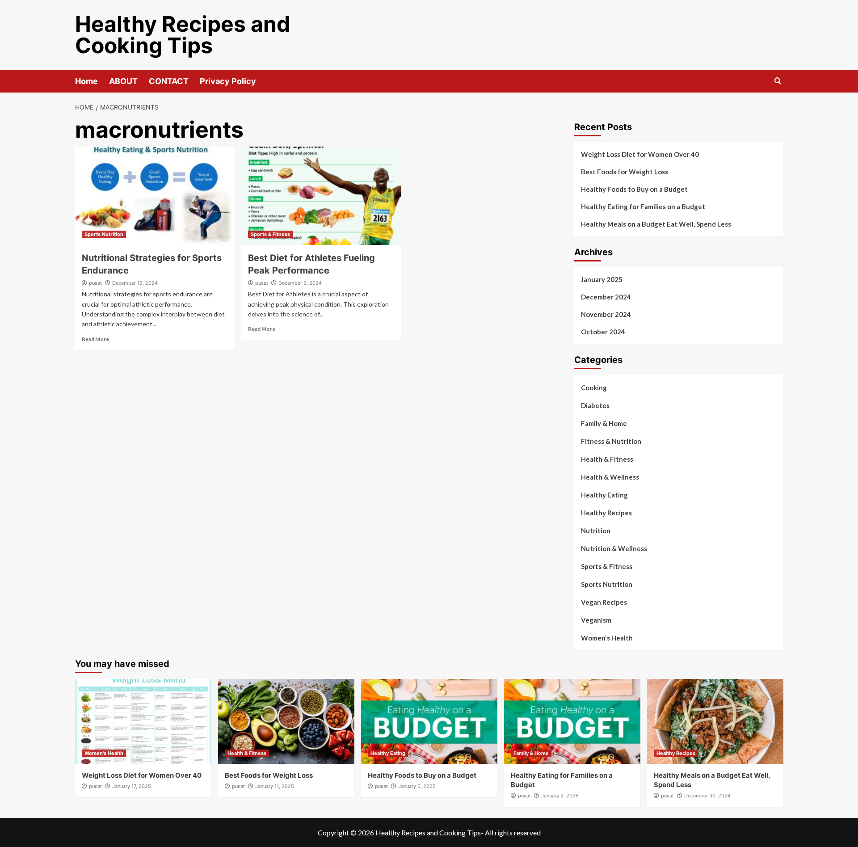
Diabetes (595, 405)
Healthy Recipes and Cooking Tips (182, 35)
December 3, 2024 (300, 283)
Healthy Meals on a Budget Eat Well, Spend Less (656, 224)
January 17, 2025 (131, 786)
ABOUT (123, 81)
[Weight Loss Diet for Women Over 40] (143, 721)
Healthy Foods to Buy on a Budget (634, 189)
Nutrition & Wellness (614, 548)
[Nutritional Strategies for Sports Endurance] (155, 196)
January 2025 (601, 279)
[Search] (777, 81)
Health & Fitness (607, 459)
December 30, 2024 (707, 795)
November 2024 (606, 314)
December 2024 (606, 297)
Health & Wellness (610, 477)
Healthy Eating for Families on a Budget (643, 206)
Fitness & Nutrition (611, 441)
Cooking (594, 387)
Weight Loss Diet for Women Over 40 (640, 154)
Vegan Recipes (604, 602)
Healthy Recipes (606, 513)
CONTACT (169, 81)
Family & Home (604, 423)
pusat (95, 283)
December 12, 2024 (135, 283)
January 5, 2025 (417, 786)
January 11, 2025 (274, 786)
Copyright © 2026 (346, 832)
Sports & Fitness (270, 234)
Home (86, 81)
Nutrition (595, 531)
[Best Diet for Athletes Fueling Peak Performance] (321, 196)
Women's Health (607, 638)
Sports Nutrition (103, 234)
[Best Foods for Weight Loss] (286, 721)
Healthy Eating (604, 495)
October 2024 (603, 332)
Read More (95, 339)
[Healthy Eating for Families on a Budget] (572, 721)
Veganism (596, 620)
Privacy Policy (228, 81)
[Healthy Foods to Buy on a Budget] (429, 721)
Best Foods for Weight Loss (624, 172)
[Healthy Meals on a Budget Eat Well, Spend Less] (715, 721)
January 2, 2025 (560, 795)
